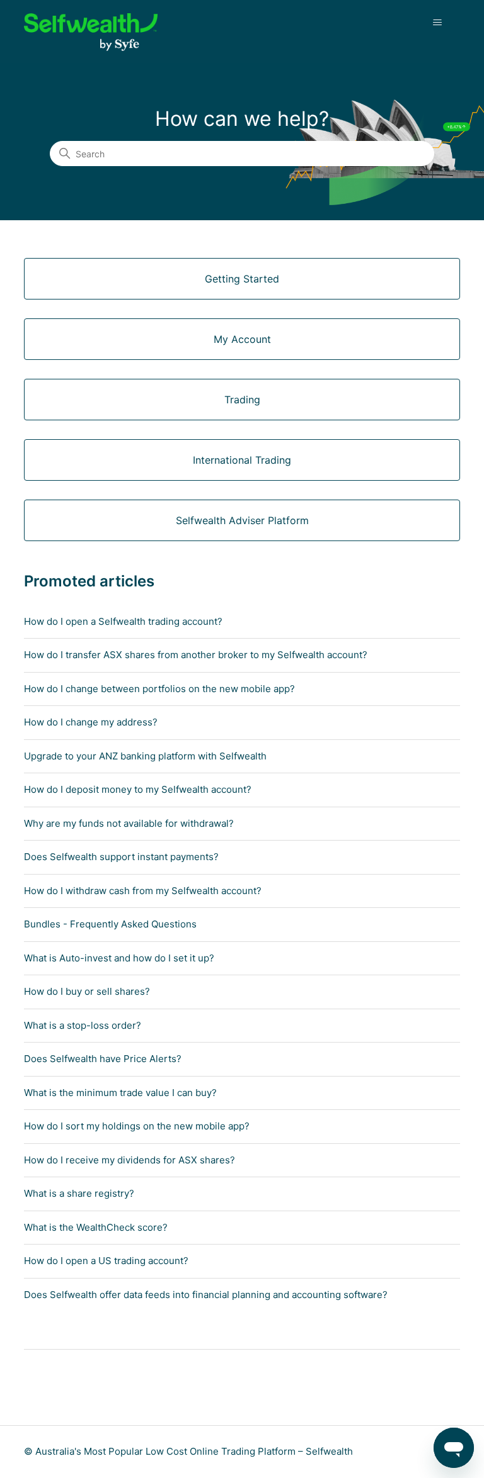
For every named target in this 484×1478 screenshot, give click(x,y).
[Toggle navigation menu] (437, 23)
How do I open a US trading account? (106, 1261)
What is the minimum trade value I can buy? (120, 1093)
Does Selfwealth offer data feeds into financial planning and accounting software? (206, 1295)
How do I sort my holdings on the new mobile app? (137, 1126)
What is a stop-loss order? (82, 1025)
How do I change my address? (91, 722)
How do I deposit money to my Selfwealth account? (137, 789)
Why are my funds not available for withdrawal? (129, 823)
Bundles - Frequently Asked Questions (110, 924)
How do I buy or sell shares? (87, 991)
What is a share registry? (79, 1193)
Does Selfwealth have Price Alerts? (103, 1059)
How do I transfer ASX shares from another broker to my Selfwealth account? (195, 655)
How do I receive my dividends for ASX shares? (129, 1160)
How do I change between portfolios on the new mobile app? (159, 689)
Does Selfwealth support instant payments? (121, 857)
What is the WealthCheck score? (96, 1227)
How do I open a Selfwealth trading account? (123, 621)
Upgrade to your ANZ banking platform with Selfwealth (145, 756)
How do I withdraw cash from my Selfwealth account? (143, 891)
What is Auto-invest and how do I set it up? (119, 958)
